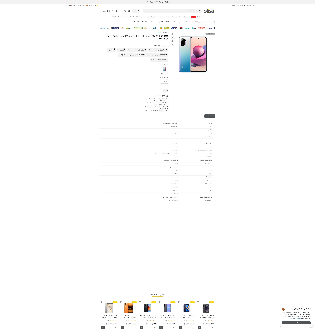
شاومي (181, 22)
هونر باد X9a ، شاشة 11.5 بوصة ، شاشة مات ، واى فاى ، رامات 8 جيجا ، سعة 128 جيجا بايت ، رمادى (109, 318)
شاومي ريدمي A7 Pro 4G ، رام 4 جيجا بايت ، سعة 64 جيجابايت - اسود (148, 317)
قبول (296, 322)
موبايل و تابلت (199, 22)
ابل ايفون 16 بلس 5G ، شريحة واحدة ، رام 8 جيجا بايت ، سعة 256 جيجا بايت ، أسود (206, 318)
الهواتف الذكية (189, 22)
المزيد (165, 60)
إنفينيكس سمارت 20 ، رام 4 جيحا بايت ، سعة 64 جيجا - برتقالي (128, 317)
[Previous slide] (212, 315)
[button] (105, 11)
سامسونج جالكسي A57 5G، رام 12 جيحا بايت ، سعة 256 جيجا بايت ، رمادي (167, 317)
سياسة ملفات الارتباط (296, 318)
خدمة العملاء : (249, 6)
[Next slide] (102, 315)
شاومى (159, 33)
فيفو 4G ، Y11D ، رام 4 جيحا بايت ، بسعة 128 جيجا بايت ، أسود (186, 317)
